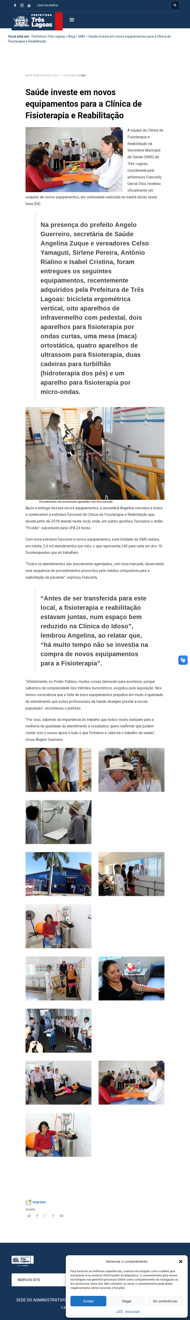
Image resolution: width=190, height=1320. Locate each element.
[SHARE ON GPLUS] (45, 1215)
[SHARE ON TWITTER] (28, 1216)
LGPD (119, 1311)
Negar (126, 1301)
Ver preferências (165, 1301)
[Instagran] (22, 5)
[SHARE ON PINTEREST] (53, 1215)
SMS (83, 75)
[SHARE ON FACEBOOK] (37, 1215)
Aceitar (88, 1301)
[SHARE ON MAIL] (61, 1215)
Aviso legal (132, 1311)
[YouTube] (28, 5)
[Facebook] (15, 5)
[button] (180, 1261)
